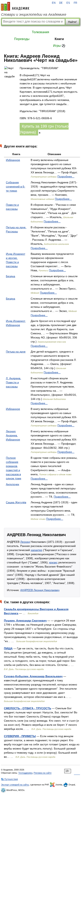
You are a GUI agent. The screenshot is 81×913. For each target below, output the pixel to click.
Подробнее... (65, 176)
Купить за (44, 129)
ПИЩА (8, 648)
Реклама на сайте (43, 773)
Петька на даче (16, 351)
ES (68, 3)
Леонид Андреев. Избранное (13, 435)
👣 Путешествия (9, 779)
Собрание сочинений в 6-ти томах (15, 186)
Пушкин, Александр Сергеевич (25, 620)
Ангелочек (12, 484)
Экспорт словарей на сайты (15, 784)
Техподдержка (25, 773)
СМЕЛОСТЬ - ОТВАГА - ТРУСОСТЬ (27, 708)
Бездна (10, 276)
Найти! (72, 21)
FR (75, 3)
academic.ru (15, 6)
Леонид (25, 541)
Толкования (40, 32)
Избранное (13, 160)
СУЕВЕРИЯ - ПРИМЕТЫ (20, 736)
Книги (59, 39)
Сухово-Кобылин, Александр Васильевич (33, 676)
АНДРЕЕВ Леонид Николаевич (39, 590)
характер (36, 550)
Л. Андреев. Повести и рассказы (13, 382)
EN (53, 3)
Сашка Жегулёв (16, 502)
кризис (53, 562)
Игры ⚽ (59, 45)
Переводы (21, 39)
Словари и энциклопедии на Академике (33, 14)
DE (61, 3)
